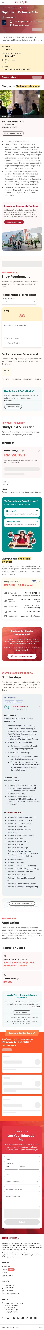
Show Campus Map (11, 133)
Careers (4, 1269)
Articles (4, 1272)
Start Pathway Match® (24, 656)
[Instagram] (18, 1318)
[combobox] (11, 1167)
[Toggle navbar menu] (3, 2)
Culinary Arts (21, 641)
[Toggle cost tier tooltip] (39, 451)
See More (8, 401)
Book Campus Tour (14, 222)
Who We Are (6, 1266)
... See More (37, 40)
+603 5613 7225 (9, 1285)
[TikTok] (27, 1318)
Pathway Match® (7, 1275)
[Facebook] (14, 1318)
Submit (22, 1222)
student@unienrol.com (12, 1293)
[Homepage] (21, 2)
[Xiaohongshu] (35, 1318)
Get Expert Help (13, 406)
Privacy (40, 1327)
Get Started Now (22, 1012)
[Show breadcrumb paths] (3, 8)
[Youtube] (22, 1318)
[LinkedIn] (31, 1318)
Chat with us (8, 1291)
